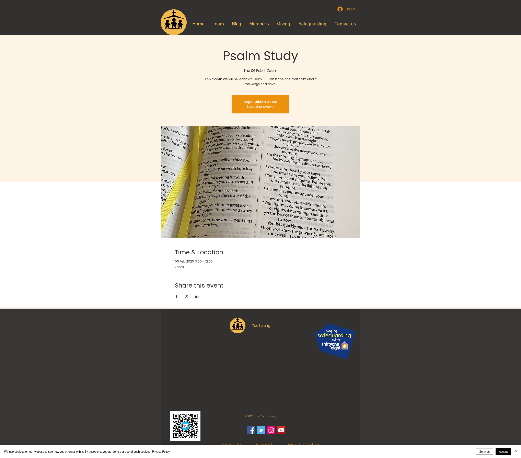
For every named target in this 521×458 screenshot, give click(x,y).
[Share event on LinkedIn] (197, 296)
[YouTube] (281, 430)
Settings (484, 451)
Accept (503, 451)
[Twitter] (261, 430)
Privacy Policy (266, 444)
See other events (260, 106)
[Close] (516, 451)
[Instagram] (271, 430)
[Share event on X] (187, 296)
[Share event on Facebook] (177, 296)
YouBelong (261, 325)
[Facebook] (251, 430)
